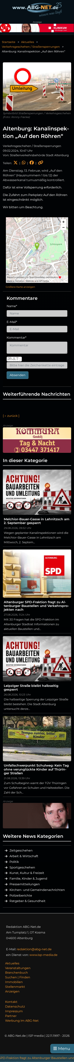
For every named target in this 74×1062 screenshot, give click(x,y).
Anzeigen (12, 991)
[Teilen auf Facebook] (32, 163)
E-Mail (12, 322)
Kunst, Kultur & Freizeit (26, 873)
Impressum (14, 1011)
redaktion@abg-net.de (34, 949)
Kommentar (16, 337)
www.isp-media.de (43, 955)
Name (12, 306)
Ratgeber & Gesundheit (27, 901)
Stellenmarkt (15, 987)
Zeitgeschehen (21, 850)
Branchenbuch (16, 972)
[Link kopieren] (40, 163)
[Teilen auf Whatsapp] (23, 163)
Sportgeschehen (22, 867)
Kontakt (11, 1002)
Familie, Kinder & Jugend (28, 878)
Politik (14, 862)
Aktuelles (27, 42)
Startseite (8, 42)
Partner (11, 1016)
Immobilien (14, 982)
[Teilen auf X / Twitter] (16, 163)
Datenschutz (15, 1006)
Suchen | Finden (17, 977)
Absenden (17, 375)
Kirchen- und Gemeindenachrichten (37, 890)
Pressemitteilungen (24, 884)
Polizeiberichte (20, 895)
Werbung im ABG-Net (22, 1020)
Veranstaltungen (18, 968)
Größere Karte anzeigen (20, 286)
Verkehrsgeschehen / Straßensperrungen (31, 46)
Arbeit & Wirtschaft (23, 856)
